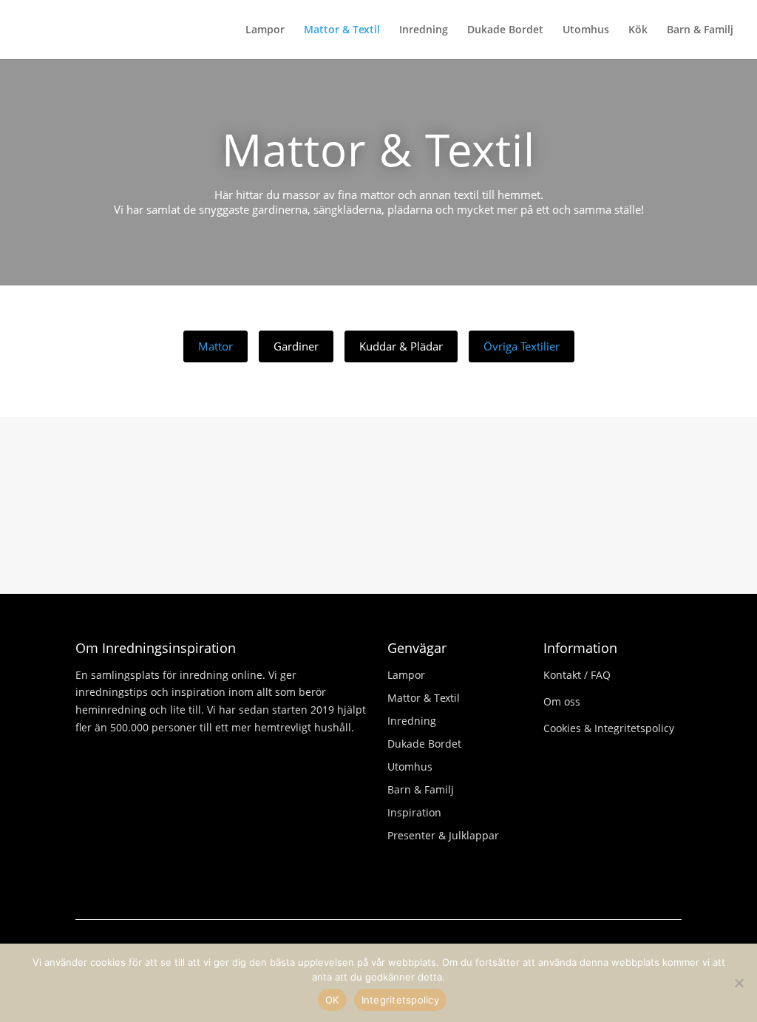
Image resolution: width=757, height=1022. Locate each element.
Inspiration (414, 812)
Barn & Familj (700, 30)
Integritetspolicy (400, 1000)
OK (332, 1000)
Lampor (265, 30)
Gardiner (296, 346)
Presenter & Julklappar (443, 835)
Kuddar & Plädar (401, 346)
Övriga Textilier (521, 346)
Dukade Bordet (505, 30)
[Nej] (738, 982)
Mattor (215, 346)
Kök (638, 30)
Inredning (423, 30)
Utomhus (586, 30)
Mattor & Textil (342, 30)
